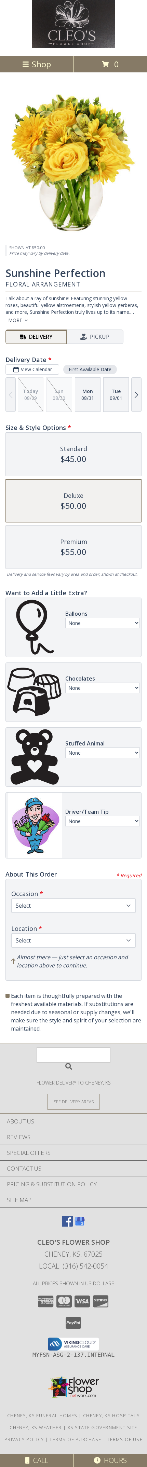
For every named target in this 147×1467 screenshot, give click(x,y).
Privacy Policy (24, 1439)
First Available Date (90, 369)
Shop (41, 64)
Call (39, 1460)
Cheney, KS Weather (36, 1427)
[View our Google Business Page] (79, 1224)
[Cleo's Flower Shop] (73, 46)
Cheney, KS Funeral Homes (42, 1415)
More (15, 320)
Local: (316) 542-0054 (73, 1266)
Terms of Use (125, 1439)
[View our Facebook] (67, 1224)
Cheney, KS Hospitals (111, 1415)
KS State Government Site (102, 1427)
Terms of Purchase (75, 1439)
